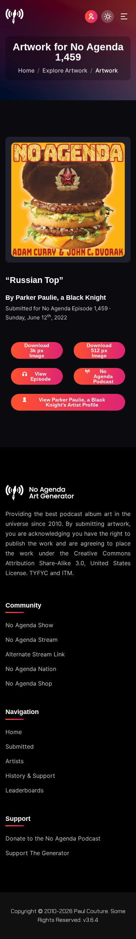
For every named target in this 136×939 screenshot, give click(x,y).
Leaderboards (24, 790)
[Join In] (91, 16)
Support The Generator (37, 853)
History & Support (30, 775)
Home (26, 70)
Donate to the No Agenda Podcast (52, 838)
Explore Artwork (64, 70)
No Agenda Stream (31, 639)
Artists (14, 761)
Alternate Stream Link (35, 654)
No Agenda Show (29, 625)
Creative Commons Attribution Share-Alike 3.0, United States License (68, 563)
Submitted (19, 746)
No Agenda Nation (30, 668)
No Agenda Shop (28, 683)
